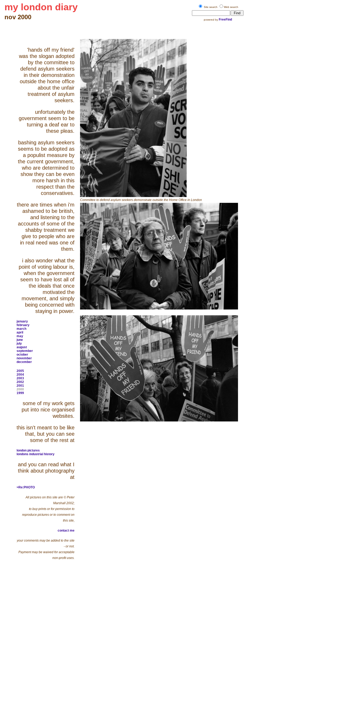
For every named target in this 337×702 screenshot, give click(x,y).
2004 (20, 374)
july (19, 343)
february (23, 325)
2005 (20, 371)
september (25, 351)
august (22, 347)
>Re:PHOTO (26, 487)
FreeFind (225, 19)
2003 (20, 378)
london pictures (28, 450)
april (20, 332)
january (22, 321)
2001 (20, 385)
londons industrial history (35, 454)
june (20, 340)
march (21, 329)
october (22, 354)
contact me (66, 530)
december (24, 362)
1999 (20, 393)
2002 (20, 382)
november (24, 358)
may (20, 336)
